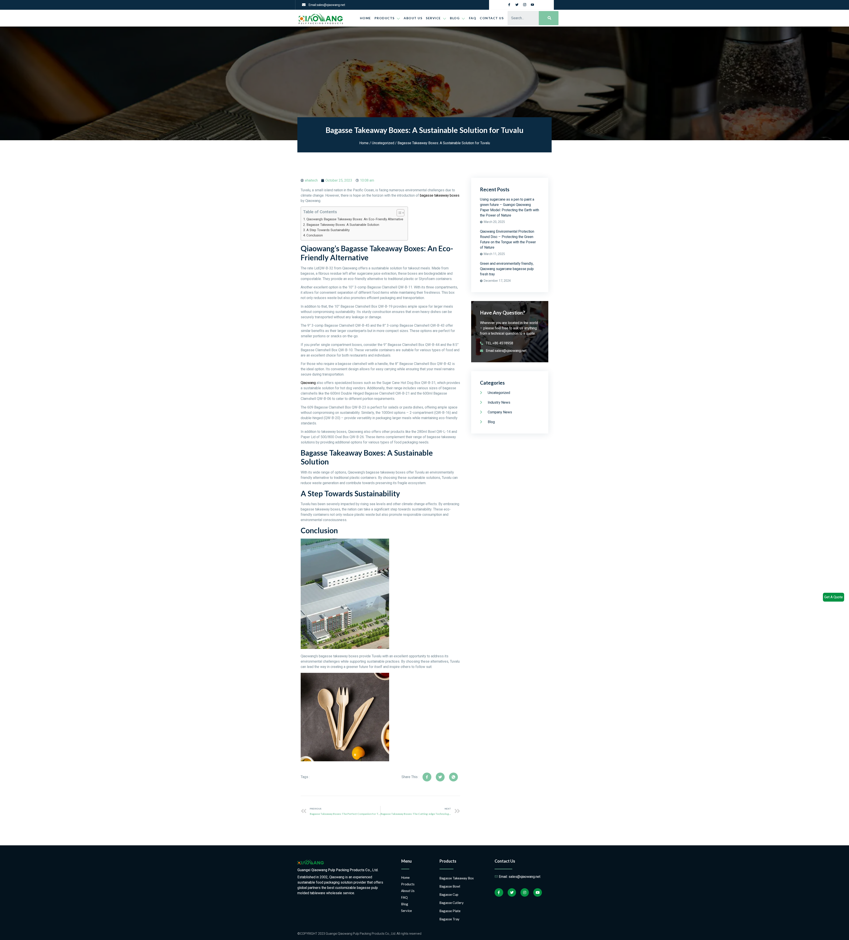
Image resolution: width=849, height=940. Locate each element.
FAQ (472, 18)
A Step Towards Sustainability (328, 230)
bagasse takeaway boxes (439, 195)
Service (433, 18)
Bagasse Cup (448, 894)
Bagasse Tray (449, 919)
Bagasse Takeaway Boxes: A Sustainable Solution (342, 224)
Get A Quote (833, 597)
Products (385, 18)
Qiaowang (308, 383)
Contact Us (492, 18)
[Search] (548, 18)
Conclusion (314, 235)
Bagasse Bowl (449, 886)
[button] (398, 213)
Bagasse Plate (450, 911)
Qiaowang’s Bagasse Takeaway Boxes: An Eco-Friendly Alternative (354, 219)
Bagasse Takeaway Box (456, 878)
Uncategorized (383, 143)
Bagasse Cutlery (451, 903)
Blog (404, 904)
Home (365, 18)
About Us (413, 18)
